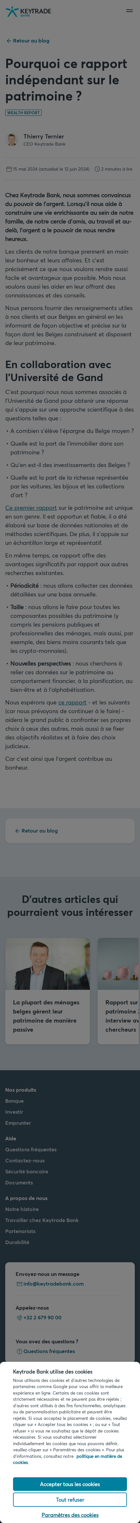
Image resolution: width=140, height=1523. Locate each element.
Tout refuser (70, 1499)
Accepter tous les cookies (70, 1484)
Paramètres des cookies (70, 1514)
